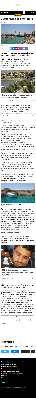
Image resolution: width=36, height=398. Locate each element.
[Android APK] (6, 383)
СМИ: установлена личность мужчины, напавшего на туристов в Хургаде (17, 272)
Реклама (14, 366)
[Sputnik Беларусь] (5, 13)
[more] (33, 100)
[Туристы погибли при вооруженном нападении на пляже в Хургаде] (18, 81)
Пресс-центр (13, 364)
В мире (12, 316)
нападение (16, 320)
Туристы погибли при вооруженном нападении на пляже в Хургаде (17, 96)
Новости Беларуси (25, 320)
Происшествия (5, 316)
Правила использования (14, 362)
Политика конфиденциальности (10, 369)
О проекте (4, 362)
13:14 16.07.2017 (5, 22)
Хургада (4, 323)
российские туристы (7, 320)
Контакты (24, 362)
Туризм (18, 316)
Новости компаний (6, 366)
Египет (23, 316)
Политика (26, 347)
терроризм (29, 316)
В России (18, 347)
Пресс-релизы (5, 364)
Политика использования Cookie (10, 371)
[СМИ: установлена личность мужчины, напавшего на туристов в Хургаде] (18, 256)
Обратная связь (5, 378)
